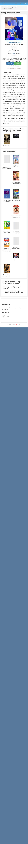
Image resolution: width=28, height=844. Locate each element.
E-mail (7, 316)
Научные (13, 7)
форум (7, 307)
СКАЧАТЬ (10, 63)
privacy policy (5, 309)
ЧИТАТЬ (18, 63)
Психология (19, 7)
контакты (12, 307)
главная (4, 307)
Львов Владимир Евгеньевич (15, 44)
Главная (4, 7)
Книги (8, 7)
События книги (14, 55)
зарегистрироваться (19, 294)
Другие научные (11, 42)
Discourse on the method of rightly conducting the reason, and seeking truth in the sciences (6, 167)
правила (21, 307)
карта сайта (16, 307)
